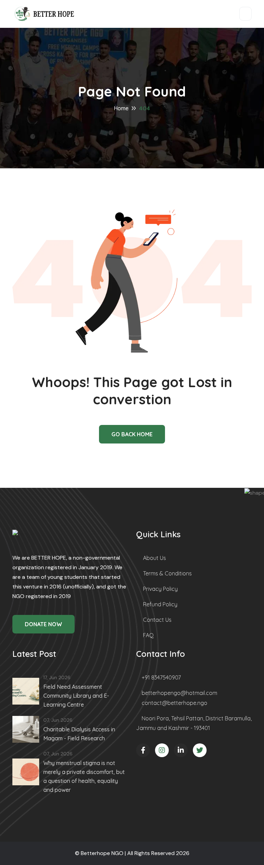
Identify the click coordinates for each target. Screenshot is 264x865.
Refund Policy (160, 604)
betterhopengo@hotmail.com (179, 692)
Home (121, 108)
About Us (154, 557)
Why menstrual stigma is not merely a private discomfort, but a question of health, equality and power (84, 776)
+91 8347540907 (161, 677)
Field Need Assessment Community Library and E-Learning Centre (76, 695)
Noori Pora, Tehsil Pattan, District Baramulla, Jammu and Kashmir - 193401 (194, 723)
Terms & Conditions (167, 573)
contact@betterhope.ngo (174, 702)
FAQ (148, 635)
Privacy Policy (160, 588)
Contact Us (157, 619)
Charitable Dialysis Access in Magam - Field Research (79, 734)
